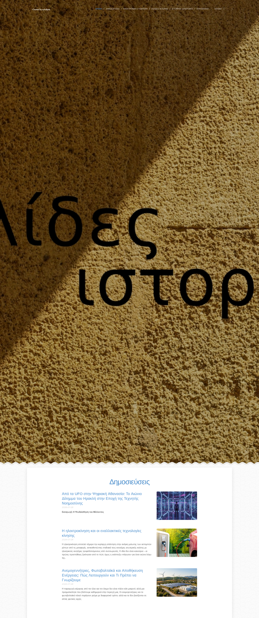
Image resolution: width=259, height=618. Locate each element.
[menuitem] (99, 8)
